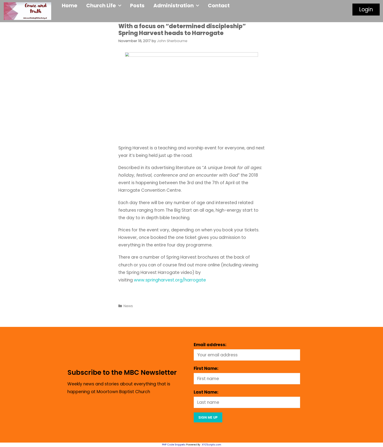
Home (69, 5)
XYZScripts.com (211, 444)
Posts (137, 5)
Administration (173, 5)
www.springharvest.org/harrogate (171, 280)
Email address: (210, 345)
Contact (219, 5)
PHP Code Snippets (174, 444)
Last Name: (206, 392)
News (128, 305)
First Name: (206, 368)
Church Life (101, 5)
